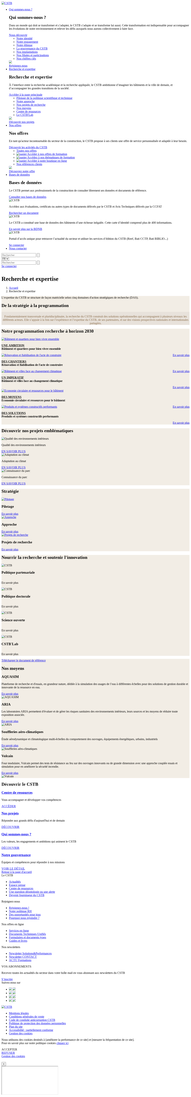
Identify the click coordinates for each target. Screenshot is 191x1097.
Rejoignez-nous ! (19, 907)
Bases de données (19, 174)
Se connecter (16, 245)
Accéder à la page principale (25, 94)
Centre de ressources (28, 111)
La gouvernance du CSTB (32, 48)
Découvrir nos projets (21, 122)
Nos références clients (29, 164)
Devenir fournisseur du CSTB (26, 895)
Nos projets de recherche (31, 104)
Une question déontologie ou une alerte (32, 891)
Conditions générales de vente (26, 1016)
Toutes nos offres (26, 150)
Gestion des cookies (20, 1033)
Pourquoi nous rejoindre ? (24, 917)
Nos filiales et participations (32, 55)
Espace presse (17, 885)
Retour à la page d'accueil (16, 872)
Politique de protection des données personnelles (37, 1023)
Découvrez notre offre (22, 171)
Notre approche (25, 101)
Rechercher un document (23, 213)
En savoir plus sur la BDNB (25, 229)
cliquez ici (62, 1043)
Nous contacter (18, 248)
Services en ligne (19, 930)
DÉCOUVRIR (10, 826)
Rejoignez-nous (18, 65)
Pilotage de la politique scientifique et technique (44, 98)
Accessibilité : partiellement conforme (31, 1030)
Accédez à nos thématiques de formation (51, 157)
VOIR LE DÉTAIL (13, 868)
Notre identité (24, 38)
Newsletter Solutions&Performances (30, 953)
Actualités (15, 881)
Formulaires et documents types (27, 937)
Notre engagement (27, 41)
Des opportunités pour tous (25, 914)
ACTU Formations (20, 960)
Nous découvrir (18, 35)
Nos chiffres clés (26, 58)
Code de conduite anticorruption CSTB (32, 1020)
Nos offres (15, 125)
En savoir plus (181, 355)
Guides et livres (18, 940)
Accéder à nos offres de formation (47, 154)
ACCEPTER (9, 1049)
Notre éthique (24, 45)
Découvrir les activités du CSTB (28, 147)
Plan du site (16, 1026)
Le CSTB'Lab (24, 114)
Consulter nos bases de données (27, 196)
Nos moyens (23, 108)
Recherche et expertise (22, 69)
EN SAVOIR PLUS (13, 451)
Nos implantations (27, 51)
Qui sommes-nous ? (20, 9)
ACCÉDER (8, 806)
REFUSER (8, 1052)
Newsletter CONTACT (23, 956)
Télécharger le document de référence (23, 660)
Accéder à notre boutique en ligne (47, 160)
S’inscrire (7, 979)
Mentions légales (19, 1013)
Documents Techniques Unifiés (27, 934)
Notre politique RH (20, 911)
